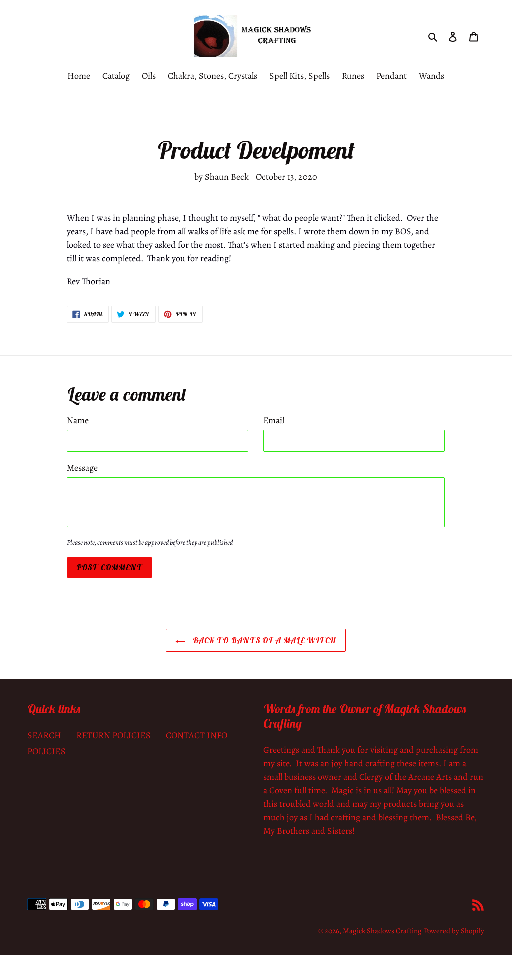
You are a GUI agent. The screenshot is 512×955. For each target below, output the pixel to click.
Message (82, 468)
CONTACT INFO (197, 735)
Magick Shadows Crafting (382, 931)
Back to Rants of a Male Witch (263, 640)
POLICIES (47, 751)
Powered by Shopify (454, 931)
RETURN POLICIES (113, 735)
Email (274, 420)
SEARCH (45, 735)
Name (78, 420)
